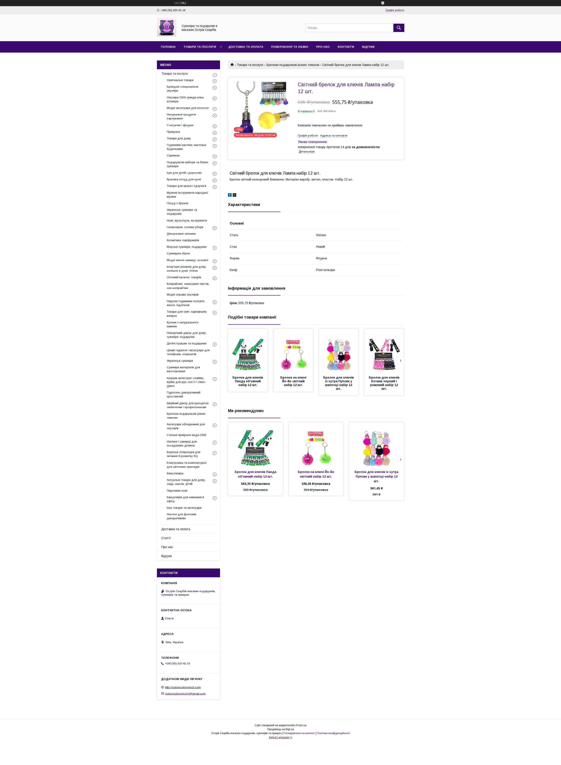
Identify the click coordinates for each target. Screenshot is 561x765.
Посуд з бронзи (177, 203)
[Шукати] (398, 28)
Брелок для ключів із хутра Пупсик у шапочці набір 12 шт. (339, 383)
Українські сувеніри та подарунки (182, 211)
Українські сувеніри (180, 360)
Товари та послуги (199, 46)
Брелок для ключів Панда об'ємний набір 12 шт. (248, 381)
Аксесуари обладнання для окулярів (186, 426)
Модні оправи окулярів (183, 294)
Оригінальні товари (180, 80)
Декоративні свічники (181, 233)
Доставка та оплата (245, 46)
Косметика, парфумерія (183, 240)
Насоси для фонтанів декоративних (181, 516)
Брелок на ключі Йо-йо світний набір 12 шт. (293, 381)
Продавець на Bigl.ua (280, 729)
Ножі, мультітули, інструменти (187, 220)
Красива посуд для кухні (184, 179)
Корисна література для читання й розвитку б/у (183, 454)
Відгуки (368, 46)
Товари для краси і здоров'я (186, 186)
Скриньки (173, 155)
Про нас (323, 46)
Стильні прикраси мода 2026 (186, 435)
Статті (165, 538)
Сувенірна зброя (178, 253)
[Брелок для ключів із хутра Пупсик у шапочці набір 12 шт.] (339, 351)
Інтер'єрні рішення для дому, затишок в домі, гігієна (186, 268)
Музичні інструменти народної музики (187, 194)
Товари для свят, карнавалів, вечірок (187, 313)
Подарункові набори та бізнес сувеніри (187, 164)
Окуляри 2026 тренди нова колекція (185, 99)
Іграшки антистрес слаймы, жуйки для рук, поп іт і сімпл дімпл (186, 382)
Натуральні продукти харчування (181, 116)
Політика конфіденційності (333, 733)
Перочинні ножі (177, 490)
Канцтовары (175, 473)
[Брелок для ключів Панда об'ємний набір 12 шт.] (248, 351)
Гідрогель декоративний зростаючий (183, 394)
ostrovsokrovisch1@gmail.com (185, 693)
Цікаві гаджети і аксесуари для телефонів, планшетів (188, 352)
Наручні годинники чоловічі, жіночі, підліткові (186, 303)
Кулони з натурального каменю (183, 324)
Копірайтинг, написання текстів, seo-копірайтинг (188, 285)
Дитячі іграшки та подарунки (186, 343)
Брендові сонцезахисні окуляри (182, 88)
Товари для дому (179, 138)
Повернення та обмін (289, 46)
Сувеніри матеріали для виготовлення (183, 369)
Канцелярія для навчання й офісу (185, 499)
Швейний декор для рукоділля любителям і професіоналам (188, 405)
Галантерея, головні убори (185, 227)
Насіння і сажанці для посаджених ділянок (182, 443)
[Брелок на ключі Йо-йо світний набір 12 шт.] (293, 351)
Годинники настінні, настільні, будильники (187, 147)
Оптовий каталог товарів (184, 277)
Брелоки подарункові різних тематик (292, 65)
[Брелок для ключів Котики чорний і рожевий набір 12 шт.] (384, 351)
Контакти (346, 46)
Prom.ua (301, 725)
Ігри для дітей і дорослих (184, 172)
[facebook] (230, 195)
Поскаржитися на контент (299, 733)
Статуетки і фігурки (180, 125)
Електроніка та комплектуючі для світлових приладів (186, 464)
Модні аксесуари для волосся (188, 108)
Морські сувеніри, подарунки (186, 246)
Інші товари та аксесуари (184, 507)
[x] (234, 195)
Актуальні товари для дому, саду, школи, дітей (186, 481)
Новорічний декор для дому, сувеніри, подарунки (186, 334)
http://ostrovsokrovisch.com (183, 687)
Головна (168, 46)
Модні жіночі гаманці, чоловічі (187, 260)
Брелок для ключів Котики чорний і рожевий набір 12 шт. (384, 383)
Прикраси (173, 131)
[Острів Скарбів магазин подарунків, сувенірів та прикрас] (166, 35)
